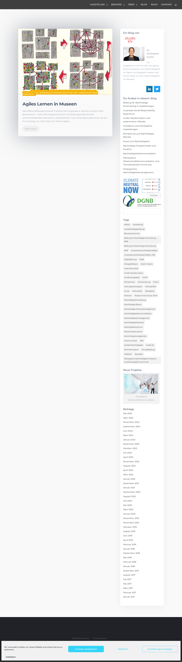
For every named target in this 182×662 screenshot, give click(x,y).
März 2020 (128, 509)
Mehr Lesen (31, 128)
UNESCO (128, 354)
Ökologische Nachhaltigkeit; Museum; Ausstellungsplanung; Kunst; (140, 360)
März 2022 (128, 474)
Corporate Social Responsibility (144, 250)
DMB (141, 259)
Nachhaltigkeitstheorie (134, 322)
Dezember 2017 (131, 570)
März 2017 (128, 588)
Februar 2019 (129, 544)
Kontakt (166, 5)
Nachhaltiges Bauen (132, 304)
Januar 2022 (129, 479)
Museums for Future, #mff (146, 295)
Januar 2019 (129, 549)
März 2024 (128, 435)
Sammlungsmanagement (135, 336)
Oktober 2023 (130, 448)
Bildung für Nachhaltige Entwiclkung (140, 246)
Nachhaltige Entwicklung (135, 300)
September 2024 (131, 426)
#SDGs (127, 224)
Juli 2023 (127, 452)
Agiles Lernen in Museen (49, 104)
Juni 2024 (128, 431)
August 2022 (129, 465)
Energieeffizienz (131, 264)
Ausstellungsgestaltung (134, 229)
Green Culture (147, 264)
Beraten (116, 5)
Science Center (130, 341)
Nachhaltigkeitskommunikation (139, 153)
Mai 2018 (127, 557)
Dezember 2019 (131, 518)
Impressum (11, 657)
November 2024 (131, 422)
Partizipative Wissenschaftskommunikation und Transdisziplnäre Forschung (60, 93)
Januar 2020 (129, 514)
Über (131, 5)
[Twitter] (157, 89)
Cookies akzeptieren (86, 649)
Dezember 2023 (131, 444)
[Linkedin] (149, 89)
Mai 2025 (127, 413)
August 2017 (129, 575)
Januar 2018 (129, 566)
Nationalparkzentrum (133, 327)
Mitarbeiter (150, 291)
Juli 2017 (127, 579)
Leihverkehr (137, 291)
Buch (154, 5)
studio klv (150, 345)
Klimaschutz (129, 282)
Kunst (126, 291)
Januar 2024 (129, 439)
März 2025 (128, 418)
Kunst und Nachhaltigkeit (136, 141)
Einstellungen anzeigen (160, 649)
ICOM (144, 277)
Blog (144, 5)
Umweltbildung (148, 350)
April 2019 (128, 540)
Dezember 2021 (131, 483)
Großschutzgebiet (132, 277)
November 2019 (131, 522)
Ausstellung (138, 224)
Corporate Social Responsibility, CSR (139, 255)
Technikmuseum (131, 350)
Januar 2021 (129, 487)
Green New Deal (131, 268)
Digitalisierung (130, 259)
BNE (126, 250)
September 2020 (131, 492)
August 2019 (129, 531)
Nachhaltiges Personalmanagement (139, 309)
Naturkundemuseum (133, 332)
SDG (142, 341)
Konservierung (144, 282)
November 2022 (131, 461)
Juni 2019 (127, 535)
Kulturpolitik (150, 286)
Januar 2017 (129, 597)
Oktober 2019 (130, 527)
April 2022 (128, 470)
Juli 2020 (127, 501)
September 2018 (131, 553)
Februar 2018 (129, 562)
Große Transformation (133, 273)
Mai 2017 (127, 583)
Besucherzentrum (132, 233)
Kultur (156, 282)
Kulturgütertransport (133, 286)
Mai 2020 (127, 505)
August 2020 (129, 496)
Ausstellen (97, 5)
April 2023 (128, 457)
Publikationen (80, 638)
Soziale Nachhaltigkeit (133, 345)
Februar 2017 (129, 592)
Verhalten (139, 354)
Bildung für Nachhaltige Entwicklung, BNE (140, 239)
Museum (128, 295)
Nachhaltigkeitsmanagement (136, 318)
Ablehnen (123, 649)
